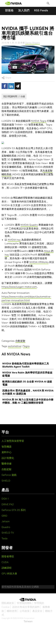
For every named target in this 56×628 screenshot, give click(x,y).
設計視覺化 (8, 457)
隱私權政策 (8, 603)
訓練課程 (7, 567)
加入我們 (23, 10)
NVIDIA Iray (14, 239)
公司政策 (25, 610)
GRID (4, 515)
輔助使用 (12, 610)
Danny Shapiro (32, 42)
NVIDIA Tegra (38, 120)
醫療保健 (7, 463)
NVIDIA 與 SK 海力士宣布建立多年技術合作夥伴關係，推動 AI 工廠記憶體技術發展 (28, 401)
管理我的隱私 (24, 603)
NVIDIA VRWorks (39, 262)
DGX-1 (5, 498)
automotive (14, 346)
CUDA (5, 562)
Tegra (26, 346)
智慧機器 (7, 446)
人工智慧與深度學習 (13, 440)
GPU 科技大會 (9, 573)
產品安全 (37, 610)
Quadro (6, 527)
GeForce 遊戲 (9, 474)
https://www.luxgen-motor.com (19, 286)
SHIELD (6, 480)
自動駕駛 (20, 340)
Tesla (4, 538)
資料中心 (7, 452)
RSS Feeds (41, 10)
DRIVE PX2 (8, 504)
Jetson (6, 521)
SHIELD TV (8, 532)
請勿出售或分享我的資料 (26, 606)
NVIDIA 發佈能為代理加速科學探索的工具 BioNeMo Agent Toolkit (25, 365)
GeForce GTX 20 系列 (14, 510)
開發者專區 (8, 556)
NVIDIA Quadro (29, 224)
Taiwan (28, 621)
